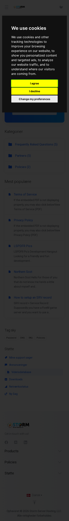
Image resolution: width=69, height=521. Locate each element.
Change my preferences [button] (34, 99)
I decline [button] (34, 91)
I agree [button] (34, 83)
